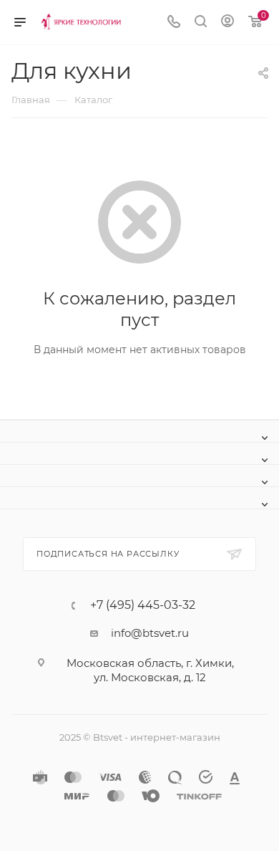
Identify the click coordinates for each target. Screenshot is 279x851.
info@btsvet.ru (150, 633)
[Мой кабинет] (227, 22)
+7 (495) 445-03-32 (142, 605)
